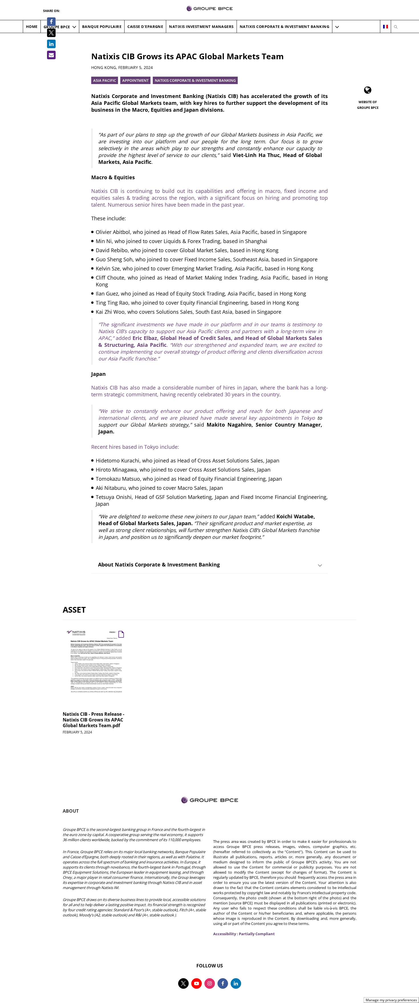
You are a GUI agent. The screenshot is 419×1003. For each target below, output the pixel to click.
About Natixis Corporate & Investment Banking (159, 564)
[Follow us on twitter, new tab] (183, 983)
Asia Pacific (104, 80)
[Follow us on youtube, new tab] (196, 983)
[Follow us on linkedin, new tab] (236, 983)
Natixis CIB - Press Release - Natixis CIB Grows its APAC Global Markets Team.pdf (93, 720)
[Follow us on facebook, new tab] (222, 983)
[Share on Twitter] (51, 32)
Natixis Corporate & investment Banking (195, 80)
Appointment (135, 80)
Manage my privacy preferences (391, 1000)
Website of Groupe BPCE (368, 105)
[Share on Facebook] (51, 21)
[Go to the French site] (385, 26)
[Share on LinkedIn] (51, 43)
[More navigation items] (337, 26)
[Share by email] (51, 55)
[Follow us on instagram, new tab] (209, 983)
